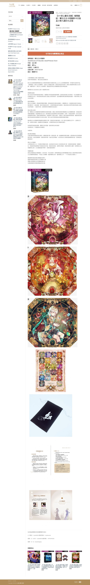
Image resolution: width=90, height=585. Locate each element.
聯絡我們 (75, 1)
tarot (59, 40)
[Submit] (22, 20)
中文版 (65, 40)
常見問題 (80, 1)
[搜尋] (19, 5)
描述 (29, 49)
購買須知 (32, 49)
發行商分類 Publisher (13, 61)
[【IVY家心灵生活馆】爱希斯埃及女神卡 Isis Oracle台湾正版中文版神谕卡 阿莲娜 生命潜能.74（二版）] (34, 557)
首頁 (57, 12)
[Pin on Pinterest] (65, 43)
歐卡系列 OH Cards (13, 58)
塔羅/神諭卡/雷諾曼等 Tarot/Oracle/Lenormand (15, 32)
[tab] (29, 49)
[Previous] (30, 24)
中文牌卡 (28, 5)
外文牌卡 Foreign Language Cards (14, 47)
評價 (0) (36, 49)
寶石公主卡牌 (73, 40)
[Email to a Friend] (62, 43)
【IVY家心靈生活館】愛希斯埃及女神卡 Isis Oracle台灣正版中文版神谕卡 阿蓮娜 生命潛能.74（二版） (34, 566)
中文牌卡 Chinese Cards (14, 28)
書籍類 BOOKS (12, 55)
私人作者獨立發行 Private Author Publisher (14, 64)
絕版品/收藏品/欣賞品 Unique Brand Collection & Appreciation (15, 69)
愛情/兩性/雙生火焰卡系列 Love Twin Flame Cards (14, 52)
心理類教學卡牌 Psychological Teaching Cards (16, 35)
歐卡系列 (44, 5)
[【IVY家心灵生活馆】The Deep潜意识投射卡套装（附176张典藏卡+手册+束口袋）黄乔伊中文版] (48, 557)
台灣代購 (55, 5)
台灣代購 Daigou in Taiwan (14, 44)
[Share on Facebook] (57, 43)
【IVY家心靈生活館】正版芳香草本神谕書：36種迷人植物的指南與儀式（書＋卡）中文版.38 (61, 566)
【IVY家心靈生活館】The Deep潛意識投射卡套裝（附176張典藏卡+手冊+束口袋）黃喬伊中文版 (48, 566)
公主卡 (68, 40)
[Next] (51, 24)
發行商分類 (49, 5)
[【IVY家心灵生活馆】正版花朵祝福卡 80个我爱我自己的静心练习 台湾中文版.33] (75, 557)
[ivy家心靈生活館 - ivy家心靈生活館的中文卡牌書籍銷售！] (12, 5)
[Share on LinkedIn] (67, 43)
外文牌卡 (34, 5)
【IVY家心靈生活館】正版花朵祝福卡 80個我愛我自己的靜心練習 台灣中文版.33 (75, 566)
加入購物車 (68, 31)
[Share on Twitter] (59, 43)
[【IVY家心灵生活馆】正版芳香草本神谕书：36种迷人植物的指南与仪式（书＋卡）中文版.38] (61, 557)
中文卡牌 (62, 40)
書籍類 (39, 5)
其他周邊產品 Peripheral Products (14, 40)
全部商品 (22, 5)
